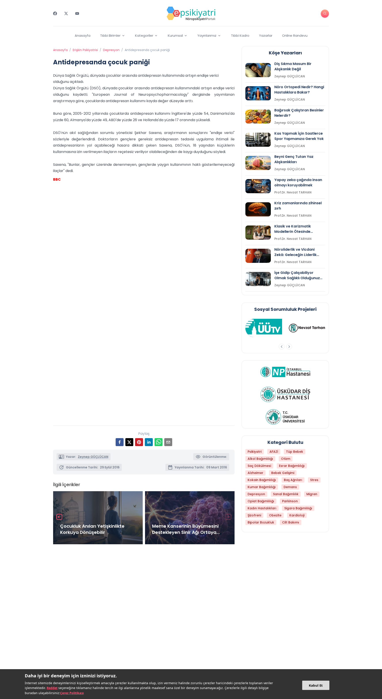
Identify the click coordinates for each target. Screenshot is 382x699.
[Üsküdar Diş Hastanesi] (285, 394)
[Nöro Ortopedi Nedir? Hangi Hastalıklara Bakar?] (258, 93)
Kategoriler (144, 35)
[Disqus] (144, 606)
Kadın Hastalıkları (262, 508)
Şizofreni (254, 515)
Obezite (275, 515)
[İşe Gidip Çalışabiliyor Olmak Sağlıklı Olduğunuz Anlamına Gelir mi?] (258, 279)
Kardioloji (296, 515)
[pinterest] (139, 442)
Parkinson (290, 501)
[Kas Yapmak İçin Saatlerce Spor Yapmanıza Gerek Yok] (258, 140)
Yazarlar (265, 35)
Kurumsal (175, 35)
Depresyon (111, 50)
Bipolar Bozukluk (261, 522)
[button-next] (289, 347)
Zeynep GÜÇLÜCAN (93, 457)
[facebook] (120, 442)
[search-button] (325, 14)
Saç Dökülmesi (259, 466)
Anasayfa (82, 35)
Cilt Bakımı (290, 522)
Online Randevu (295, 35)
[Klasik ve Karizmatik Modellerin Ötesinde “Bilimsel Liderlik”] (258, 232)
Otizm (285, 458)
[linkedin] (149, 442)
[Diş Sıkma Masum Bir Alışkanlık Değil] (258, 70)
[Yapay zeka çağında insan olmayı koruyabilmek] (258, 186)
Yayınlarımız (206, 35)
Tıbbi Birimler (110, 35)
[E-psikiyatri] (191, 13)
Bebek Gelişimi (282, 473)
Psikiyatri (255, 451)
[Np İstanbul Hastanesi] (285, 372)
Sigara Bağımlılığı (298, 508)
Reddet (52, 688)
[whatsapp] (158, 442)
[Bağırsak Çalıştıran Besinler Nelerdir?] (258, 116)
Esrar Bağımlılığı (292, 466)
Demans (290, 487)
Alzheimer (255, 473)
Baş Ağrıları (293, 480)
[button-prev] (282, 347)
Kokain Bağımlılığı (262, 480)
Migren (311, 494)
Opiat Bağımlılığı (261, 501)
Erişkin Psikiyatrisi (85, 50)
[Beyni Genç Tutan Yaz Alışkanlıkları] (258, 163)
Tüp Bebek (294, 451)
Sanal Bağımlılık (285, 494)
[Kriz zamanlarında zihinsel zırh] (258, 209)
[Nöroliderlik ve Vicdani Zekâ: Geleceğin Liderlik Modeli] (258, 256)
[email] (168, 442)
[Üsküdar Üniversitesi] (285, 417)
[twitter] (129, 442)
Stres (314, 480)
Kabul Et (316, 685)
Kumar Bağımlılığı (262, 487)
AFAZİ (273, 451)
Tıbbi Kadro (240, 35)
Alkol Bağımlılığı (260, 458)
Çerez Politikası (72, 693)
